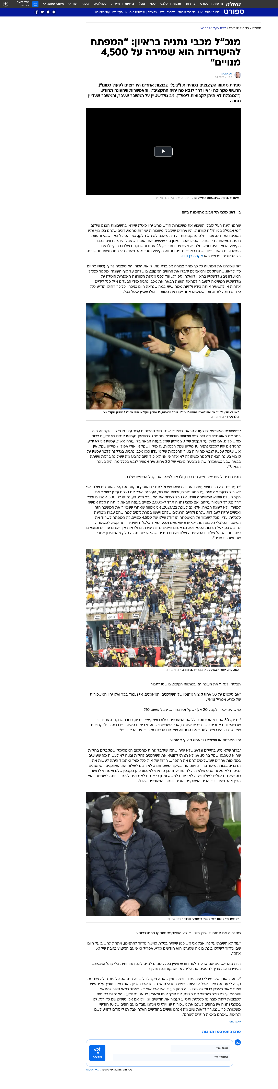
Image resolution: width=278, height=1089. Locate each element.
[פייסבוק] (36, 12)
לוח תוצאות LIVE (208, 12)
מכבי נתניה (234, 1021)
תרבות (177, 3)
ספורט (204, 3)
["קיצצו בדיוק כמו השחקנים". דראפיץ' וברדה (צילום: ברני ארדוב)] (163, 857)
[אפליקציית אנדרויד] (53, 12)
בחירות (190, 3)
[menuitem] (216, 4)
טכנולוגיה (100, 3)
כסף (152, 3)
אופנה (85, 3)
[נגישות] (5, 4)
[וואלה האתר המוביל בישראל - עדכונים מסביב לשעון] (233, 4)
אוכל (142, 3)
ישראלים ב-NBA (135, 12)
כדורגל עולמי (167, 12)
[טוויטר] (42, 12)
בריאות (129, 3)
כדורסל (152, 12)
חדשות (218, 3)
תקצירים (117, 12)
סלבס (164, 3)
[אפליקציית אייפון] (48, 12)
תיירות (115, 3)
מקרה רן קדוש (191, 256)
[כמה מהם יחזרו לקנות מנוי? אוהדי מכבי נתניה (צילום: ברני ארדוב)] (163, 611)
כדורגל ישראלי (187, 12)
